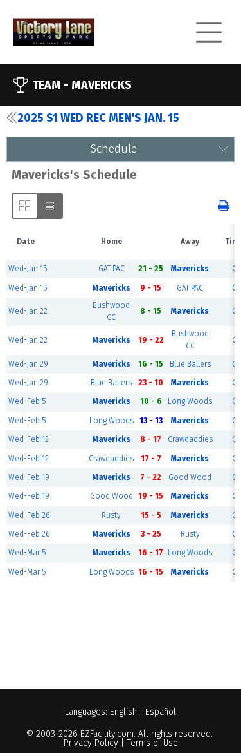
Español (160, 712)
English (123, 712)
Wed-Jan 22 (28, 311)
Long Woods (190, 401)
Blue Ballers (190, 363)
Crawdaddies (190, 439)
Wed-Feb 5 (27, 401)
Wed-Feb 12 (28, 439)
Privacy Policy (91, 743)
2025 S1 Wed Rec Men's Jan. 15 (98, 118)
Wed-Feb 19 (28, 477)
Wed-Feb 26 (28, 515)
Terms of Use (152, 743)
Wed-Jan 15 (27, 268)
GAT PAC (111, 268)
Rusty (111, 515)
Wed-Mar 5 (27, 552)
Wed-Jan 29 (28, 363)
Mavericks (190, 268)
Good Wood (189, 477)
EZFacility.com (107, 734)
